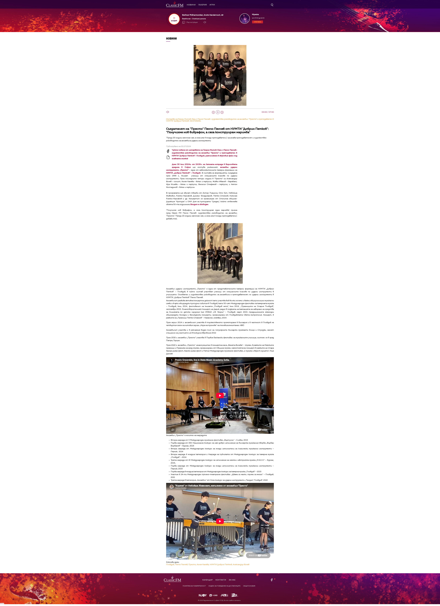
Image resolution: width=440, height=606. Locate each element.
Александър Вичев (241, 565)
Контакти (220, 580)
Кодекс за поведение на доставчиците (224, 586)
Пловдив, (170, 565)
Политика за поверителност (194, 586)
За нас (232, 580)
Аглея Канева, (203, 565)
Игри (212, 5)
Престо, (192, 565)
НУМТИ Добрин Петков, (221, 565)
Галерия (202, 5)
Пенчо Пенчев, (181, 565)
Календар (207, 580)
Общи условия (249, 586)
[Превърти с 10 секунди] (213, 112)
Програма (257, 22)
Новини (191, 5)
